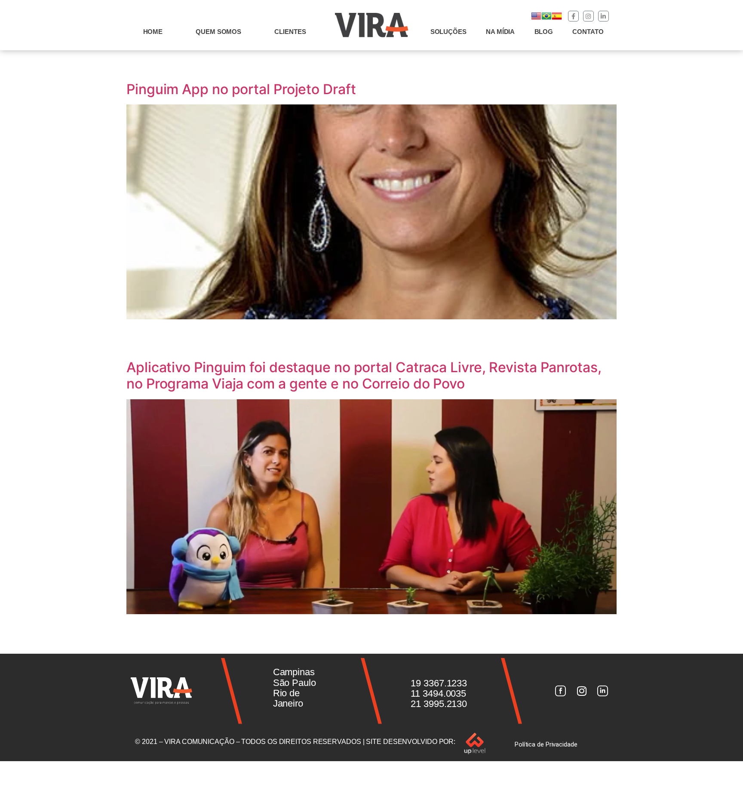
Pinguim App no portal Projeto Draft (241, 89)
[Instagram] (588, 16)
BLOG (543, 31)
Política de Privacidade (546, 744)
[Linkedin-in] (603, 16)
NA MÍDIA (500, 31)
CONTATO (587, 31)
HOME (153, 31)
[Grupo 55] (560, 691)
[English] (536, 19)
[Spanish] (557, 19)
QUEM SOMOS (218, 31)
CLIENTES (290, 31)
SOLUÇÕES (448, 31)
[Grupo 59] (603, 691)
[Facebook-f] (573, 16)
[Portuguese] (546, 19)
